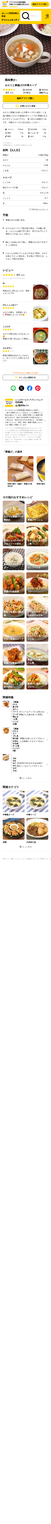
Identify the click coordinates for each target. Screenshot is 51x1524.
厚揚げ (5, 155)
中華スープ (44, 859)
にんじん (6, 165)
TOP (4, 859)
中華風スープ (31, 859)
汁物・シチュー (16, 859)
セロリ (5, 160)
